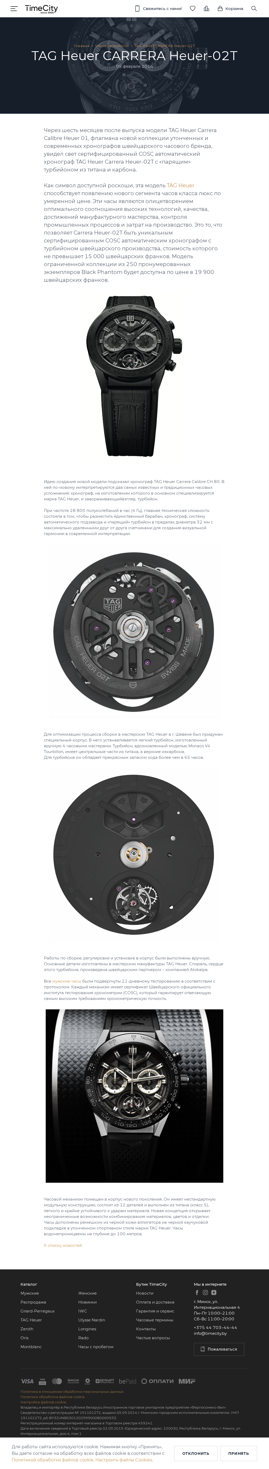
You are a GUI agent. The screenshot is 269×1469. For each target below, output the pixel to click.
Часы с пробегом (95, 1346)
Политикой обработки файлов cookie (53, 1459)
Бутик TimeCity (151, 1284)
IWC (82, 1311)
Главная (82, 46)
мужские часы (66, 981)
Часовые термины (154, 1319)
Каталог (28, 1284)
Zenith (26, 1328)
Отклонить (196, 1453)
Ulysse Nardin (91, 1319)
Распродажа (33, 1302)
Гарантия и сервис (155, 1311)
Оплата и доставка (155, 1302)
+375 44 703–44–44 (215, 1327)
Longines (87, 1328)
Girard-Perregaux (37, 1311)
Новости (144, 1293)
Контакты (146, 1328)
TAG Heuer (180, 185)
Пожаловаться (222, 1349)
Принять (238, 1453)
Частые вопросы (153, 1337)
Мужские (29, 1293)
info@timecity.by (210, 1333)
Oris (24, 1337)
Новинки (87, 1302)
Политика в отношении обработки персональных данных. (72, 1391)
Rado (83, 1337)
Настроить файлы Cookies (123, 1459)
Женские (87, 1293)
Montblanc (31, 1346)
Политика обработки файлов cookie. (52, 1397)
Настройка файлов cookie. (43, 1402)
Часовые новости (112, 46)
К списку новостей (63, 1245)
